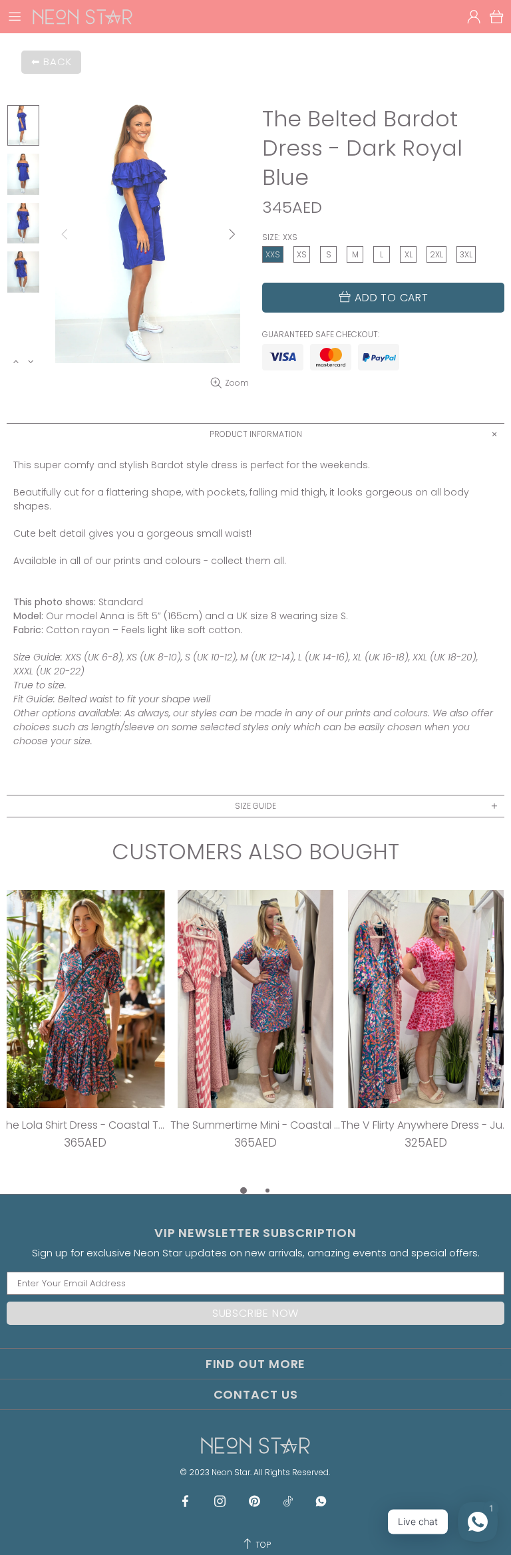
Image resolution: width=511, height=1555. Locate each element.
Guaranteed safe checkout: (320, 334)
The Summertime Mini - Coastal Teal (255, 1125)
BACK (57, 61)
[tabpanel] (85, 1036)
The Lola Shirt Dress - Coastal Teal (85, 1125)
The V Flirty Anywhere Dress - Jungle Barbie (426, 1125)
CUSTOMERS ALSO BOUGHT (255, 852)
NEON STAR (82, 17)
